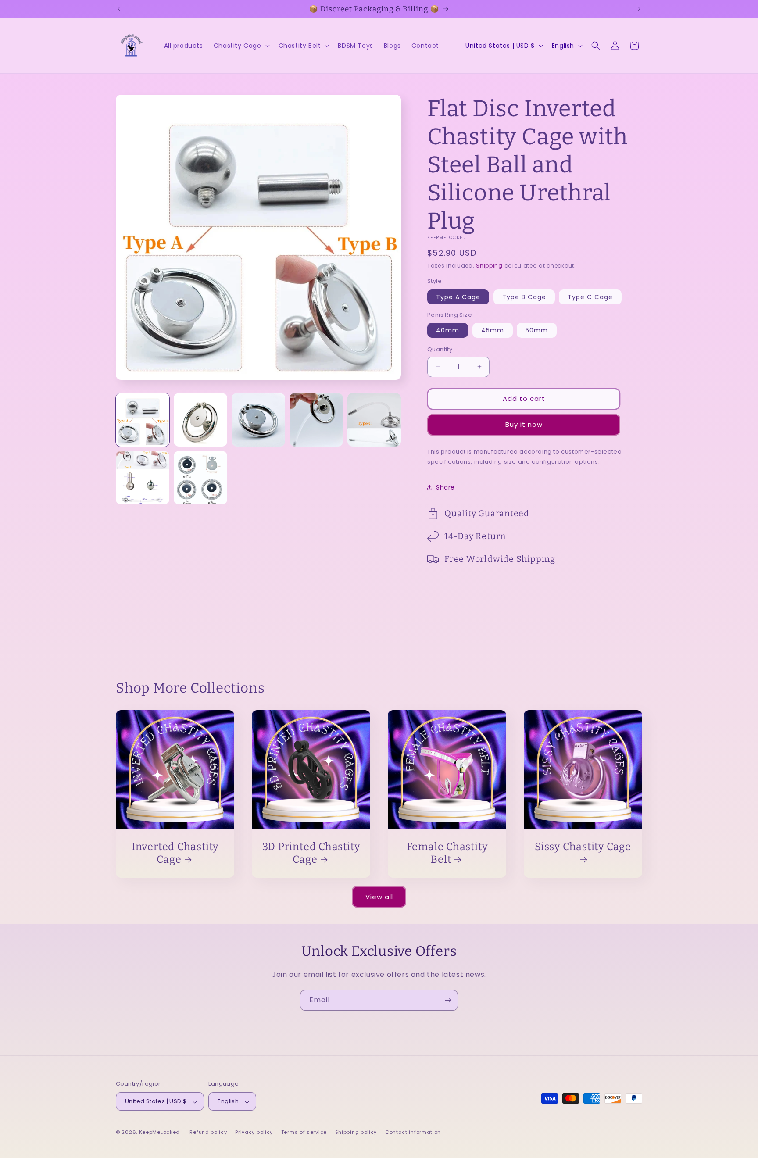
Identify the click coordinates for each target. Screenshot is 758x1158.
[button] (240, 45)
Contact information (413, 1132)
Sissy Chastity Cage (583, 846)
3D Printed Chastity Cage (311, 852)
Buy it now (524, 424)
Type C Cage (590, 297)
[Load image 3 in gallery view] (258, 420)
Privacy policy (254, 1132)
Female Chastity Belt (447, 852)
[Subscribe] (448, 1000)
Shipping (489, 265)
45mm (492, 330)
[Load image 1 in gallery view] (142, 420)
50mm (537, 330)
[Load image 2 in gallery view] (200, 420)
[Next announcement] (639, 8)
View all (379, 896)
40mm (447, 330)
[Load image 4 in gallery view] (316, 420)
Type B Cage (524, 297)
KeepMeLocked (159, 1132)
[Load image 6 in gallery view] (142, 477)
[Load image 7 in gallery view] (200, 477)
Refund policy (208, 1132)
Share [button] (445, 487)
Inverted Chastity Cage (175, 852)
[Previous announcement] (119, 8)
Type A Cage (458, 297)
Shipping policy (356, 1132)
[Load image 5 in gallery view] (374, 420)
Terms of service (304, 1132)
